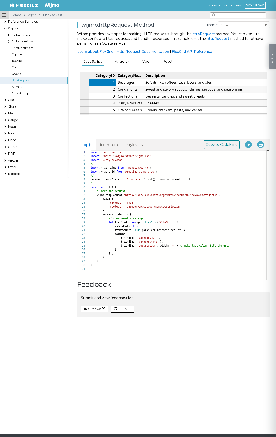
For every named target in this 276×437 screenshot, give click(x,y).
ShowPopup (20, 93)
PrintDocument (22, 48)
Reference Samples (23, 22)
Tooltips (17, 60)
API (238, 5)
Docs (228, 5)
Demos (214, 5)
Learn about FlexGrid (95, 52)
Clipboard (19, 54)
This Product (92, 309)
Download (255, 5)
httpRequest (203, 34)
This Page (125, 309)
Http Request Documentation (142, 52)
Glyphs (16, 73)
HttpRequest (21, 80)
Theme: (212, 25)
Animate (18, 86)
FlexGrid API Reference (192, 52)
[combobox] (238, 15)
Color (15, 67)
